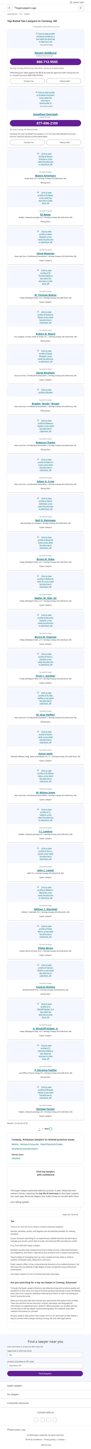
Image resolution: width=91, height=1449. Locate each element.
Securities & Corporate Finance (25, 1148)
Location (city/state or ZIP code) (20, 1361)
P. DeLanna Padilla (46, 1070)
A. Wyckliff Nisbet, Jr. (45, 1028)
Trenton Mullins (45, 987)
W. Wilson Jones (45, 792)
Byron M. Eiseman (45, 637)
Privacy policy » (50, 1439)
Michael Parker (45, 1109)
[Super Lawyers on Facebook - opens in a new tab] (36, 1420)
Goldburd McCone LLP (44, 56)
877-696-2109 (47, 123)
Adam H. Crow (45, 481)
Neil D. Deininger (45, 520)
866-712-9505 (47, 62)
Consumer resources (18, 1403)
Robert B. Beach (45, 333)
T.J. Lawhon (45, 831)
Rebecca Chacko (45, 442)
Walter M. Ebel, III (45, 598)
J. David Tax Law (44, 117)
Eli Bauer (45, 214)
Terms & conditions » (34, 1439)
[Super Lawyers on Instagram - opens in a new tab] (42, 1420)
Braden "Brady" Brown (45, 403)
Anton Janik (45, 753)
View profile (65, 81)
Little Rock (16, 1158)
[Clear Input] (80, 1354)
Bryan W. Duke (45, 559)
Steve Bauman (45, 253)
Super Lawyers (14, 1385)
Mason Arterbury (45, 175)
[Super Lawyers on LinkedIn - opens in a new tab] (55, 1420)
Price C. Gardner (45, 675)
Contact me (29, 81)
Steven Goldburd (45, 53)
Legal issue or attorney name (19, 1351)
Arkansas (27, 14)
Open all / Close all (70, 1214)
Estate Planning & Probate (51, 1144)
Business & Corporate (29, 1144)
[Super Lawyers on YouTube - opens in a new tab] (48, 1420)
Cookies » (62, 1439)
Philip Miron (45, 948)
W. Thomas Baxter (46, 295)
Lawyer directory (12, 14)
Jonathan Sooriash (45, 114)
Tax (21, 14)
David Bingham (45, 372)
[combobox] (45, 1355)
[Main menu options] (10, 8)
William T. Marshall (45, 909)
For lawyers (13, 1394)
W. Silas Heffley (45, 714)
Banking (15, 1144)
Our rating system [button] (20, 1202)
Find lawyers (45, 1373)
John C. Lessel (45, 870)
